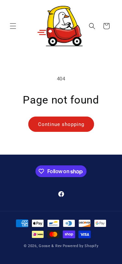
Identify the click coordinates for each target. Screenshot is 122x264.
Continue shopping (61, 124)
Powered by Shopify (81, 246)
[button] (13, 26)
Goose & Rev (50, 246)
